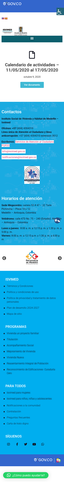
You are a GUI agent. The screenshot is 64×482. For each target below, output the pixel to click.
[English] (3, 18)
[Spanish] (6, 18)
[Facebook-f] (17, 444)
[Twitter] (26, 444)
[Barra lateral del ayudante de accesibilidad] (60, 11)
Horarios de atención (22, 198)
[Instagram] (8, 444)
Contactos (11, 111)
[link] (43, 461)
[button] (32, 38)
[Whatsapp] (43, 444)
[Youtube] (34, 444)
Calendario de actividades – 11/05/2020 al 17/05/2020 (32, 67)
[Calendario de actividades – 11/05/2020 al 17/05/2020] (32, 55)
